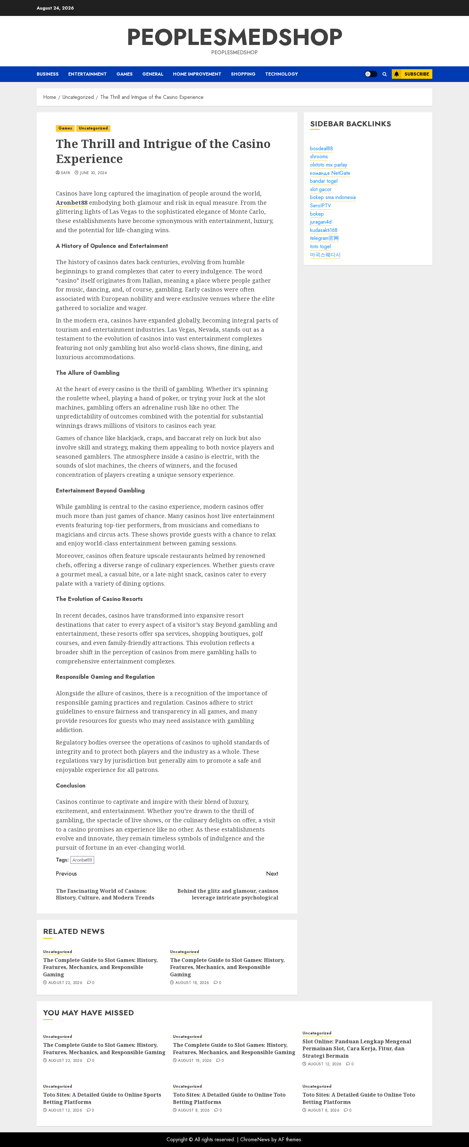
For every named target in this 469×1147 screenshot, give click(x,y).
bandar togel (324, 181)
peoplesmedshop (235, 37)
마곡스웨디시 (325, 254)
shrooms (319, 156)
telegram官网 (324, 238)
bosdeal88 (321, 148)
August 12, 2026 (324, 1064)
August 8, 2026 (194, 1110)
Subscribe (417, 74)
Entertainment (87, 74)
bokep (317, 214)
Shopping (243, 74)
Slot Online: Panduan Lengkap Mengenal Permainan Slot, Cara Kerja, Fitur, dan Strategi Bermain (356, 1048)
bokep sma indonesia (333, 197)
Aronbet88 (82, 860)
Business (48, 74)
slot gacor (320, 189)
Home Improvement (197, 74)
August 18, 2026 (192, 983)
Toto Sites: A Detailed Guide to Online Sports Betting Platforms (102, 1098)
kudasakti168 (324, 230)
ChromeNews (255, 1139)
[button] (385, 74)
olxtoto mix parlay (328, 164)
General (152, 74)
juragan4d (320, 222)
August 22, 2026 (65, 983)
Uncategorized (93, 128)
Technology (281, 74)
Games (124, 74)
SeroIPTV (320, 205)
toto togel (320, 246)
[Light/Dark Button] (371, 74)
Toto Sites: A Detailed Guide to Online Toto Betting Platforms (229, 1098)
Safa (65, 173)
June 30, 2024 (93, 173)
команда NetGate (330, 173)
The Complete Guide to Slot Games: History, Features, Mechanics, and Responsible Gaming (100, 967)
